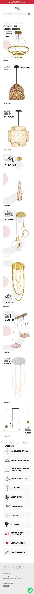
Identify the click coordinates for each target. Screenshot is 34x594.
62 (23, 443)
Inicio (4, 23)
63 (26, 443)
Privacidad (20, 569)
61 (20, 443)
